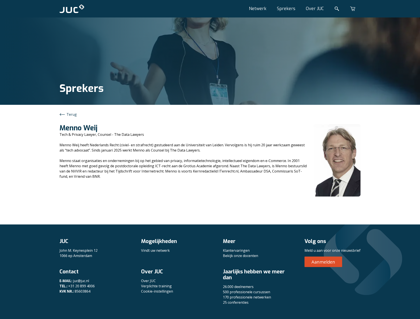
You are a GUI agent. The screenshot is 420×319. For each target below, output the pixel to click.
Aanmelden (323, 262)
